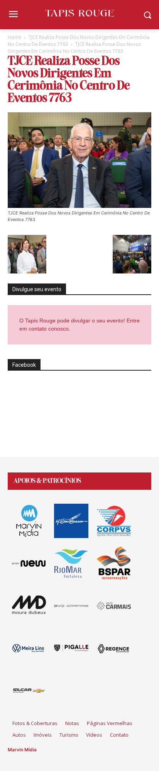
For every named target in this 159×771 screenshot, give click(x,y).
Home (14, 37)
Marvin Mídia (22, 749)
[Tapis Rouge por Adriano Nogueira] (79, 13)
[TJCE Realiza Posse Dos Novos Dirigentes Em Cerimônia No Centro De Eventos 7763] (79, 205)
